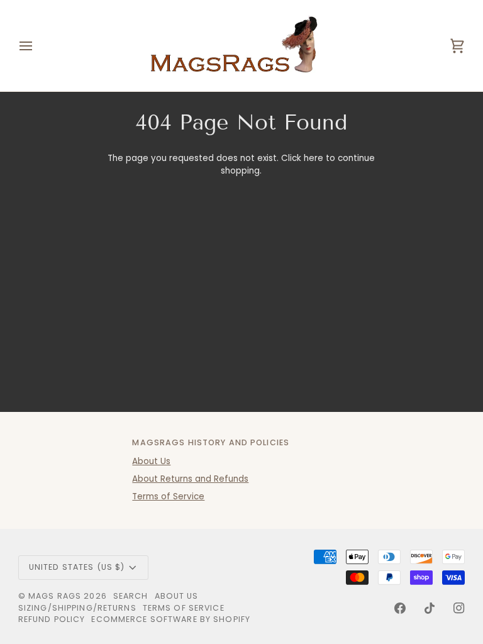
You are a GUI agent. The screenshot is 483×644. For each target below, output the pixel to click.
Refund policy (52, 619)
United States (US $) (77, 567)
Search (130, 596)
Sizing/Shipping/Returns (77, 607)
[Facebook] (400, 608)
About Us (151, 461)
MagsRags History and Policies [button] (210, 442)
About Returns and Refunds (190, 479)
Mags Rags (54, 596)
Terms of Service (168, 496)
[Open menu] (37, 45)
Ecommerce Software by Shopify (170, 619)
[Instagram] (459, 608)
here (313, 158)
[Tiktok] (430, 608)
